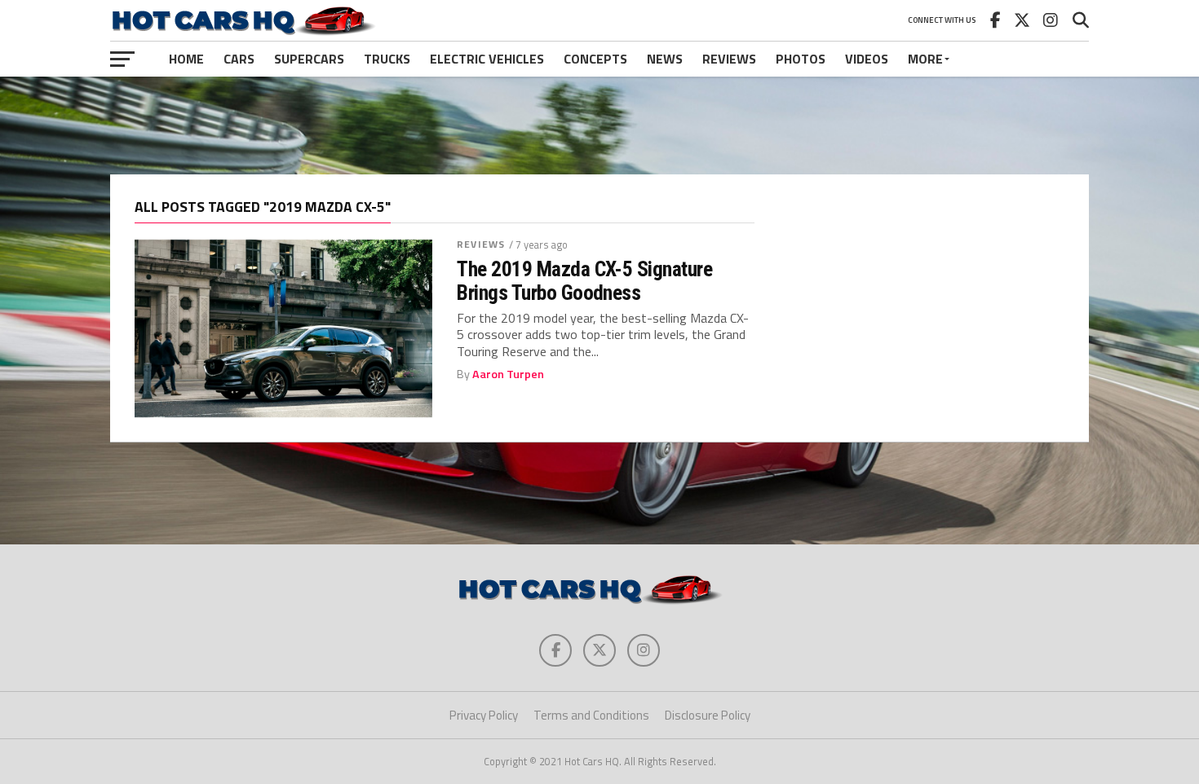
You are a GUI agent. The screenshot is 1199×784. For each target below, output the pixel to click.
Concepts (595, 58)
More (925, 58)
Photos (800, 58)
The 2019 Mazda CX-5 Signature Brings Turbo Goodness (584, 280)
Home (186, 58)
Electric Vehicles (487, 58)
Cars (238, 58)
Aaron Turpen (508, 374)
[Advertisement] (599, 125)
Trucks (387, 58)
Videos (866, 58)
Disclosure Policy (707, 715)
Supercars (309, 58)
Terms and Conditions (591, 715)
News (665, 58)
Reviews (729, 58)
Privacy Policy (483, 715)
